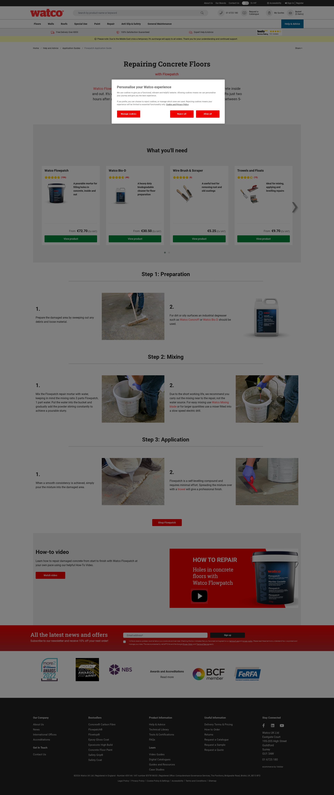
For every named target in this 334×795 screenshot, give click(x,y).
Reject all (181, 114)
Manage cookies (129, 114)
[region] (168, 102)
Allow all (208, 114)
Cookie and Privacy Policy (177, 104)
